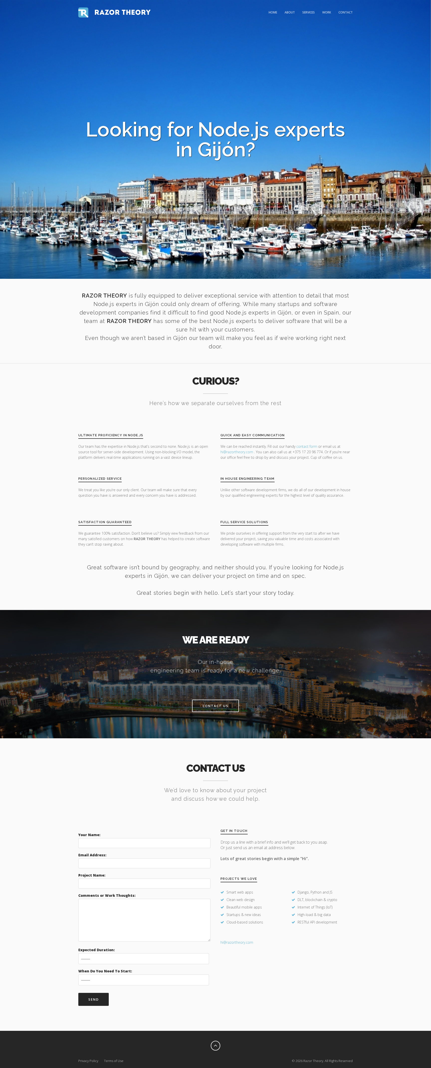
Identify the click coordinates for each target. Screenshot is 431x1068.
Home (273, 12)
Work (326, 12)
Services (308, 12)
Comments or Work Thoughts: (106, 895)
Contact (345, 12)
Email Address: (92, 855)
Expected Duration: (96, 949)
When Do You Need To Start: (105, 971)
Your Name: (89, 834)
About (290, 12)
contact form (306, 446)
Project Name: (91, 875)
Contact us (215, 706)
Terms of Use (113, 1061)
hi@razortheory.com (237, 452)
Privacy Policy (88, 1061)
